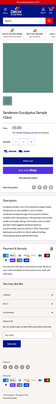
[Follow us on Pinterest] (22, 367)
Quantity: (7, 142)
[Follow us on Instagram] (16, 367)
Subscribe (11, 344)
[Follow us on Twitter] (11, 367)
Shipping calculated (31, 132)
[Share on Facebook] (34, 187)
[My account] (43, 9)
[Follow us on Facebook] (5, 367)
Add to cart (28, 161)
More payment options (28, 177)
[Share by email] (51, 187)
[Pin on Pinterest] (39, 187)
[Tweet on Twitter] (45, 187)
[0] (50, 9)
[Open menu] (5, 9)
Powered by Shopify (10, 398)
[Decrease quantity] (16, 142)
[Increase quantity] (31, 142)
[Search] (49, 21)
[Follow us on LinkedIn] (28, 367)
